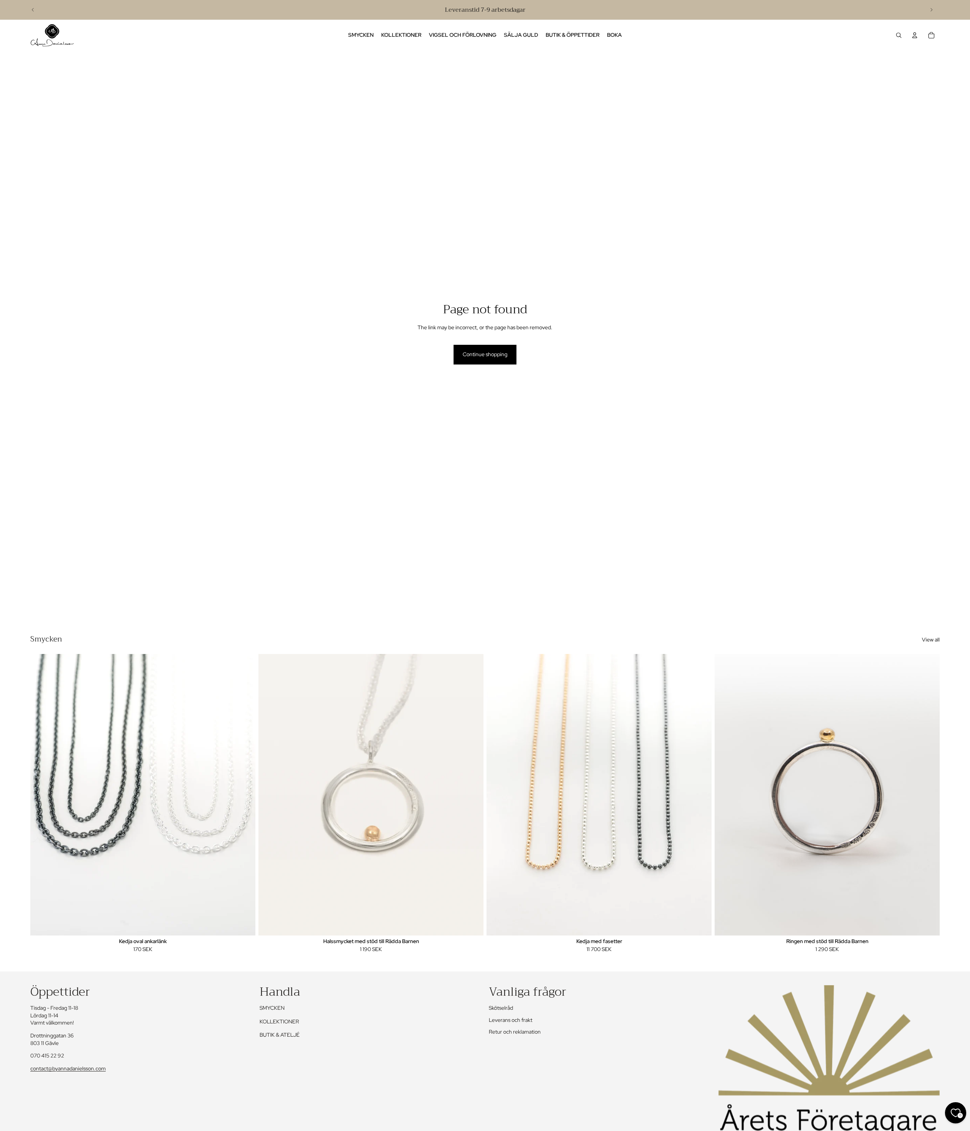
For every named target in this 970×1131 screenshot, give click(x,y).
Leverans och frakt (510, 1020)
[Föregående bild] (33, 10)
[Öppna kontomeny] (914, 35)
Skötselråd (501, 1007)
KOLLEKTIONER (279, 1021)
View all (931, 639)
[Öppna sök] (898, 35)
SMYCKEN (272, 1007)
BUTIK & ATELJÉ (280, 1034)
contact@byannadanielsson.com (68, 1068)
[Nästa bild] (931, 10)
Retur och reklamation (515, 1031)
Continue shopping (485, 354)
